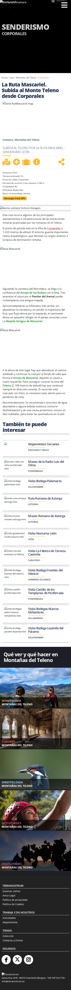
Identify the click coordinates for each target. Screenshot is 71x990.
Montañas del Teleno (26, 77)
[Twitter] (17, 958)
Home (5, 77)
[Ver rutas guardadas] (26, 162)
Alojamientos (10, 922)
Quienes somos (11, 891)
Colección (8, 936)
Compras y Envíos (13, 940)
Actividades (9, 918)
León (11, 77)
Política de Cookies (13, 904)
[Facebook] (6, 958)
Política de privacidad (15, 899)
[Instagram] (28, 958)
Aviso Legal (9, 895)
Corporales (43, 77)
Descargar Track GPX (14, 198)
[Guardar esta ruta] (16, 161)
